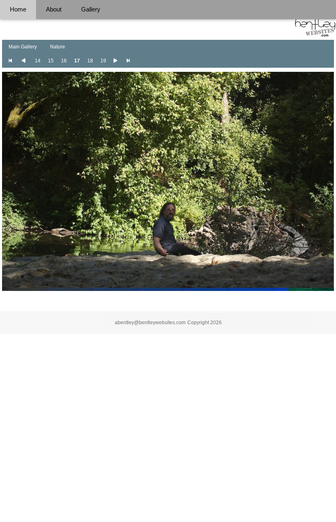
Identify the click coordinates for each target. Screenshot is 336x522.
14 (38, 61)
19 (103, 61)
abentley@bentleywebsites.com (150, 322)
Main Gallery (23, 47)
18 (90, 61)
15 (51, 61)
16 (64, 61)
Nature (57, 47)
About (53, 9)
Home (18, 9)
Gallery (90, 9)
